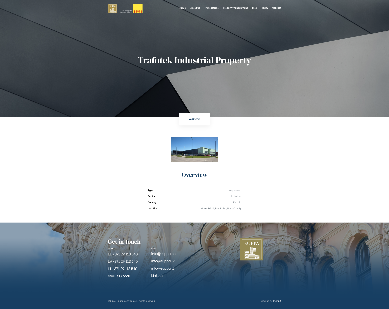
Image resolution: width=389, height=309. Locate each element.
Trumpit (277, 300)
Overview (194, 119)
